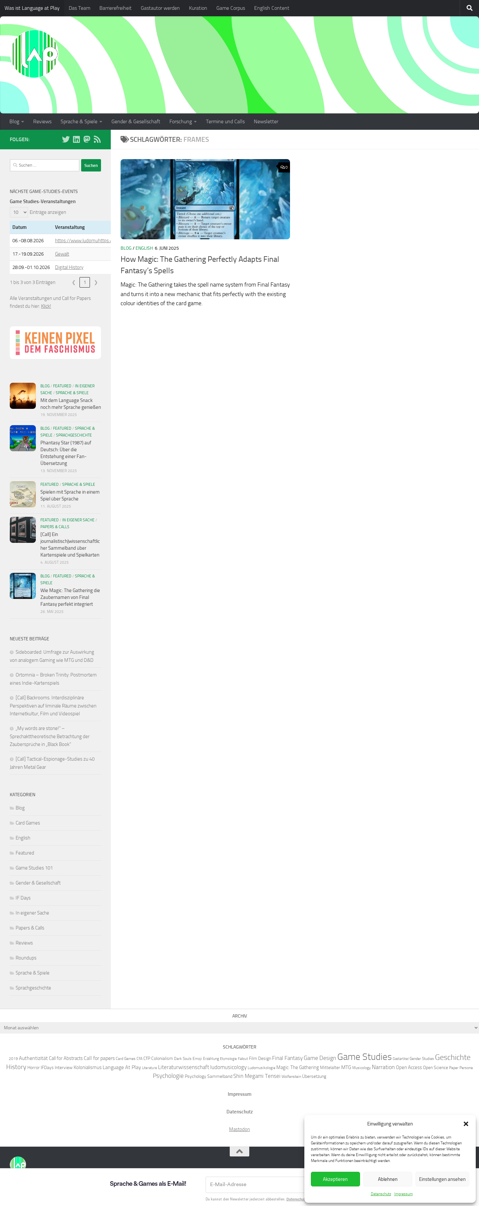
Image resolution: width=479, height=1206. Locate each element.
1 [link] (84, 282)
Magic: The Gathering (297, 1067)
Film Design (260, 1058)
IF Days (23, 898)
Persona (466, 1067)
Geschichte (453, 1057)
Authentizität (33, 1058)
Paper (453, 1067)
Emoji (197, 1058)
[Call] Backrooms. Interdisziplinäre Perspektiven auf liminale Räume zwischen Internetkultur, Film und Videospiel (53, 706)
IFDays (47, 1067)
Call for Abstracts (66, 1058)
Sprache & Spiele (79, 121)
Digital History (69, 267)
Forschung (180, 121)
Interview (64, 1067)
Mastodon (239, 1129)
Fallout (243, 1059)
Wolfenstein (291, 1076)
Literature (149, 1068)
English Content (271, 8)
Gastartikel (401, 1059)
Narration (383, 1067)
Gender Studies (422, 1058)
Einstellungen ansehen (442, 1179)
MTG (346, 1067)
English (144, 248)
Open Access (409, 1067)
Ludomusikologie (261, 1067)
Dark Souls (183, 1058)
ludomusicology (228, 1067)
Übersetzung (314, 1076)
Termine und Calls (225, 121)
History (16, 1067)
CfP (146, 1058)
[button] (466, 1124)
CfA (139, 1058)
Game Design (320, 1058)
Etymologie (228, 1059)
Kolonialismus (88, 1067)
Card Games (28, 823)
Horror (33, 1067)
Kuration (198, 8)
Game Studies (364, 1057)
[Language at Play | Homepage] (34, 53)
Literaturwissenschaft (183, 1067)
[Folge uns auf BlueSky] (66, 139)
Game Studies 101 (34, 868)
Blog (14, 121)
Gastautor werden (160, 8)
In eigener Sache (78, 520)
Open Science (435, 1067)
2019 (13, 1058)
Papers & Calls (54, 527)
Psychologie (168, 1075)
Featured (62, 386)
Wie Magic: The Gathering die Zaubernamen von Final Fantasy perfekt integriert (70, 597)
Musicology (361, 1067)
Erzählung (211, 1058)
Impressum (403, 1194)
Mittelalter (330, 1067)
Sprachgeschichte (74, 435)
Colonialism (162, 1058)
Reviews (42, 121)
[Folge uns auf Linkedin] (76, 139)
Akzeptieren (335, 1179)
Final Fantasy (287, 1058)
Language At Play (122, 1067)
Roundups (26, 958)
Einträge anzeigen (48, 212)
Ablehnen (388, 1179)
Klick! (46, 306)
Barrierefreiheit (115, 8)
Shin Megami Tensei (257, 1076)
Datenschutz (381, 1194)
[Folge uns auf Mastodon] (87, 139)
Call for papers (99, 1058)
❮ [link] (74, 282)
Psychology (195, 1076)
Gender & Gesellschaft (135, 121)
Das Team (79, 8)
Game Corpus (230, 8)
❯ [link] (96, 282)
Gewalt (62, 254)
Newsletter (266, 121)
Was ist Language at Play (32, 8)
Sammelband (219, 1076)
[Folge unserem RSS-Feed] (97, 139)
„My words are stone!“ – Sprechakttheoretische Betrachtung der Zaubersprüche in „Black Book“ (50, 736)
